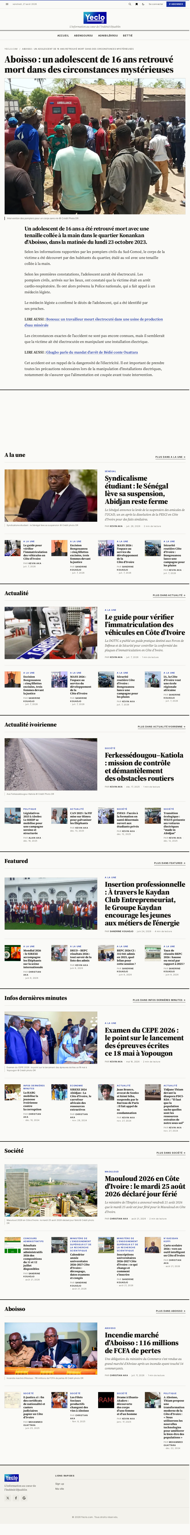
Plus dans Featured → (170, 863)
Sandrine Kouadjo (121, 931)
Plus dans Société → (171, 1152)
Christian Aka (119, 1218)
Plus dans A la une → (170, 457)
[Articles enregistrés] (136, 4)
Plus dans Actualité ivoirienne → (162, 726)
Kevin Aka (116, 526)
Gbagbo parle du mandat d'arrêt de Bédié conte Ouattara (92, 352)
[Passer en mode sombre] (143, 4)
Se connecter (156, 4)
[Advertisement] (95, 418)
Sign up (59, 1483)
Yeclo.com (11, 49)
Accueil (63, 35)
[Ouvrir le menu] (7, 4)
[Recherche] (129, 4)
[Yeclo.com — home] (94, 18)
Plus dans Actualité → (169, 595)
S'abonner (176, 4)
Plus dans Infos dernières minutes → (159, 1000)
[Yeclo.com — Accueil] (11, 1478)
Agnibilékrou (108, 35)
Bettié (128, 35)
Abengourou (83, 35)
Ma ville (59, 1488)
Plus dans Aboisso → (171, 1311)
